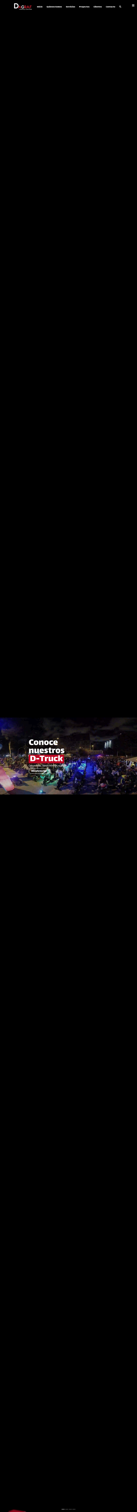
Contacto (110, 7)
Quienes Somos (54, 7)
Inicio (40, 7)
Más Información (38, 771)
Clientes (97, 7)
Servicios (70, 7)
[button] (10, 756)
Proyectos (84, 7)
